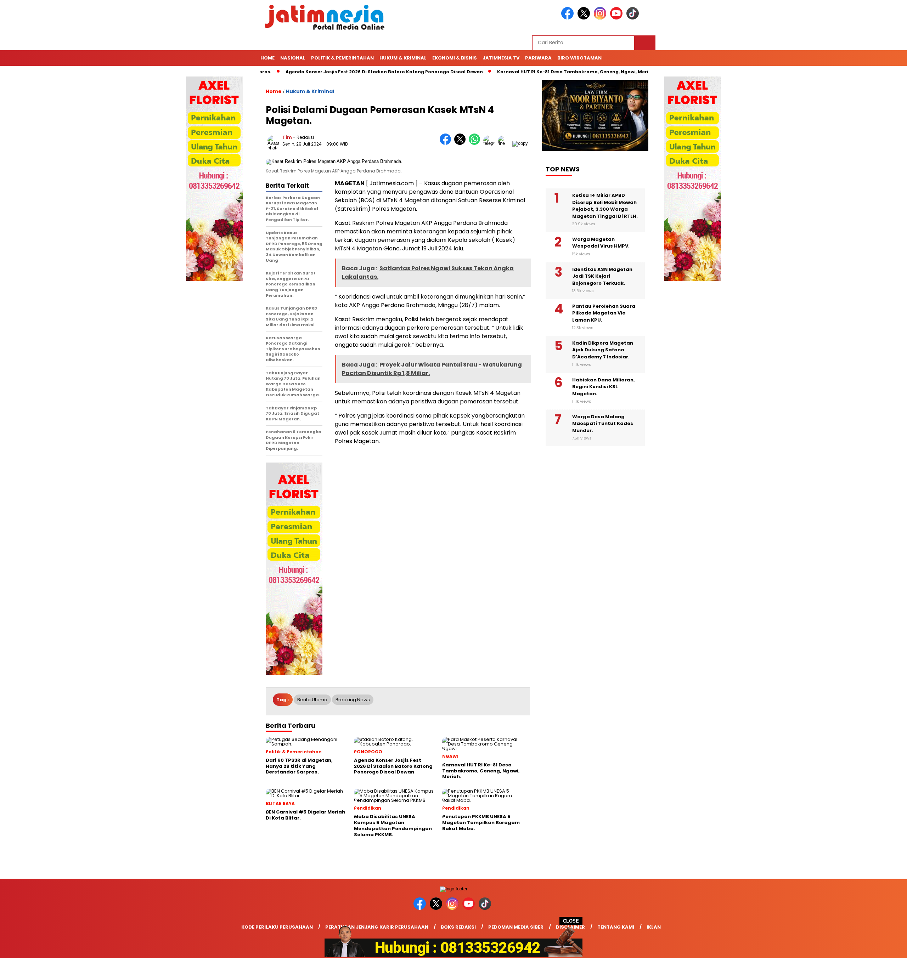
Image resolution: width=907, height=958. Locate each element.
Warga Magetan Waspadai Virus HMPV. (601, 243)
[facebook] (568, 18)
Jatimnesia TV (501, 58)
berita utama (312, 699)
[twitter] (585, 18)
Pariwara (538, 58)
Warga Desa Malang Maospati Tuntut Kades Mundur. (602, 423)
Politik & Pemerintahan (342, 58)
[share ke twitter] (461, 143)
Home (267, 58)
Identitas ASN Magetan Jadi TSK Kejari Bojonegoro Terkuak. (602, 276)
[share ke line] (505, 143)
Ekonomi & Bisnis (454, 58)
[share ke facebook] (447, 143)
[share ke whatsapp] (476, 143)
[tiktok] (633, 18)
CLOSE (571, 921)
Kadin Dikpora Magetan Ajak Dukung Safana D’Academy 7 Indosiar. (602, 350)
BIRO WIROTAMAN (579, 58)
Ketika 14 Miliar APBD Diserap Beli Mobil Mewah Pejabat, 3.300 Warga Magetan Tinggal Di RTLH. (605, 206)
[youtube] (617, 18)
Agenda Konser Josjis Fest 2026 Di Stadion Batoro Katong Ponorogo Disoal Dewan (355, 72)
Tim (287, 137)
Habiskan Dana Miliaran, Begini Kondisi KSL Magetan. (603, 386)
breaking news (353, 699)
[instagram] (601, 18)
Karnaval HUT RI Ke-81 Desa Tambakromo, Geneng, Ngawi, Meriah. (547, 72)
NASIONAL (292, 58)
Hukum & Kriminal (403, 58)
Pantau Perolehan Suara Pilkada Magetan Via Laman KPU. (603, 313)
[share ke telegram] (490, 143)
